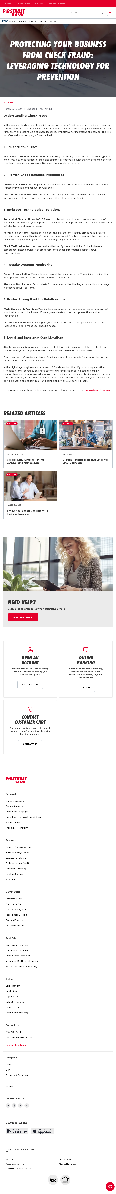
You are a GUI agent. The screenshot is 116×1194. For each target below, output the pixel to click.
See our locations (16, 1045)
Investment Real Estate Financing (22, 961)
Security (9, 1159)
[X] (26, 1105)
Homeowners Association (18, 956)
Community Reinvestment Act (18, 1168)
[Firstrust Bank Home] (16, 780)
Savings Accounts (14, 806)
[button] (110, 13)
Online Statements (15, 1002)
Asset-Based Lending (16, 915)
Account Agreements (15, 1164)
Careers (9, 1086)
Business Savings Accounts (19, 853)
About (9, 1064)
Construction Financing (17, 950)
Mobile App (11, 991)
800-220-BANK (14, 1032)
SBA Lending (12, 879)
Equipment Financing (16, 869)
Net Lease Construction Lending (21, 967)
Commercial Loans (14, 899)
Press (8, 1081)
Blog (8, 1070)
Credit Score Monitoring (17, 1013)
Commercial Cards (14, 904)
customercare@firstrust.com (19, 1037)
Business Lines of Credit (17, 863)
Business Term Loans (16, 858)
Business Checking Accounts (19, 847)
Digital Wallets (13, 997)
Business (9, 3)
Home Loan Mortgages (17, 812)
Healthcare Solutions (16, 926)
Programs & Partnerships (18, 1075)
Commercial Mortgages (17, 945)
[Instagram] (14, 1105)
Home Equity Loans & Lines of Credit (24, 817)
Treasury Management (16, 910)
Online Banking (57, 3)
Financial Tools (13, 1007)
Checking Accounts (15, 801)
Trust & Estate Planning (17, 828)
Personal (40, 3)
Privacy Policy (65, 1159)
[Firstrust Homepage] (14, 12)
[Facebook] (20, 1105)
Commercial (24, 3)
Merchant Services (14, 874)
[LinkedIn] (8, 1105)
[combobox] (83, 13)
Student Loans (13, 822)
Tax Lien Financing (14, 920)
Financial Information (68, 1164)
